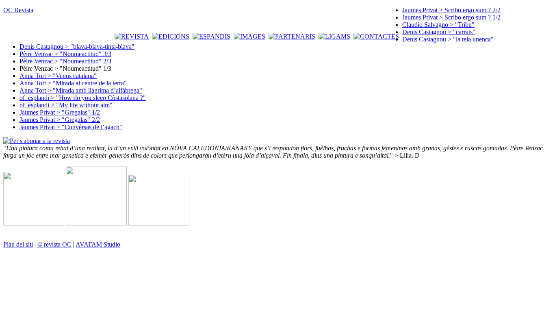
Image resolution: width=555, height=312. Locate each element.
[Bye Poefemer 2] (96, 223)
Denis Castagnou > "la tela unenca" (448, 39)
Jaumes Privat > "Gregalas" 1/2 (60, 112)
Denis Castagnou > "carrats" (438, 31)
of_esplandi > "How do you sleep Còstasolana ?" (83, 97)
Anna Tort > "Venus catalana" (58, 75)
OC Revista (18, 9)
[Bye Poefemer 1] (33, 223)
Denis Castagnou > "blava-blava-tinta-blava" (77, 46)
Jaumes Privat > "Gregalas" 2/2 (60, 119)
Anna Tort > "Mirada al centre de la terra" (73, 83)
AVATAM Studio (98, 244)
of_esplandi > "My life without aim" (66, 105)
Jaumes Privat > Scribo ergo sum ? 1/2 (451, 17)
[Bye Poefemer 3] (158, 223)
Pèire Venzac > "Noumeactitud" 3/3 (65, 53)
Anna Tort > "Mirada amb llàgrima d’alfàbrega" (81, 90)
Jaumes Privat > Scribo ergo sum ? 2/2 (451, 9)
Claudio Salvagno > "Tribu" (438, 24)
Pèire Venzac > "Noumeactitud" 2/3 (65, 61)
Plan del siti (18, 244)
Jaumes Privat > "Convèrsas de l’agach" (71, 127)
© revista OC (54, 244)
